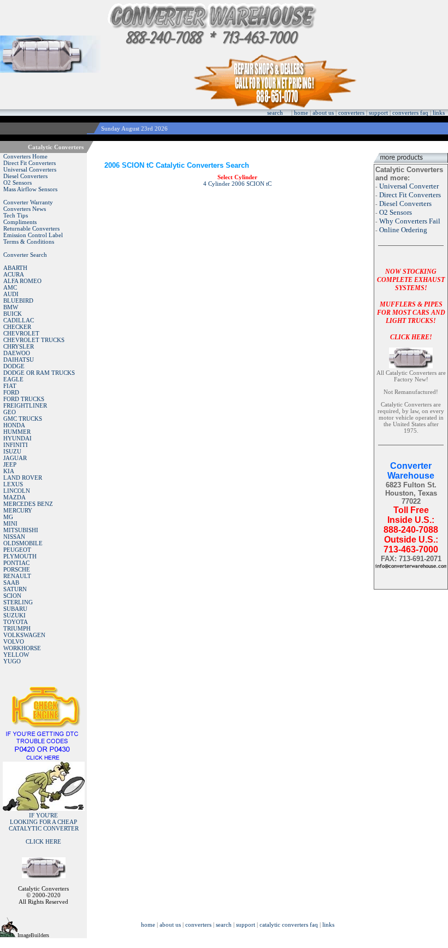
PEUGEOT (17, 549)
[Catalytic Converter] (44, 758)
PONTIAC (16, 563)
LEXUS (13, 484)
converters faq (410, 112)
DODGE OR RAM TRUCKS (39, 372)
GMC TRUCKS (22, 418)
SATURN (15, 589)
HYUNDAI (17, 438)
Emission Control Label (33, 235)
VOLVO (13, 641)
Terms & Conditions (28, 241)
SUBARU (15, 608)
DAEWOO (16, 353)
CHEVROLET (21, 333)
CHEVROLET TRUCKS (33, 340)
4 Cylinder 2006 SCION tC (237, 183)
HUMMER (17, 431)
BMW (10, 307)
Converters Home (25, 156)
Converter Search (25, 254)
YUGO (12, 661)
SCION (12, 595)
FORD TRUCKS (23, 399)
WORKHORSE (22, 648)
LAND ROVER (22, 477)
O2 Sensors (17, 182)
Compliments (20, 222)
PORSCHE (16, 569)
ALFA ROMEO (22, 281)
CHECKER (17, 326)
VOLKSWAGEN (24, 635)
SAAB (11, 582)
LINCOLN (16, 490)
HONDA (14, 425)
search (275, 112)
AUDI (11, 294)
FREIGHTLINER (25, 405)
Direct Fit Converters (29, 163)
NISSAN (14, 536)
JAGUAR (15, 458)
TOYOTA (15, 622)
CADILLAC (18, 320)
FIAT (9, 385)
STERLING (18, 602)
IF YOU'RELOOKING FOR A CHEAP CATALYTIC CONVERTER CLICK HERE (44, 828)
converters (351, 112)
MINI (10, 523)
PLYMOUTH (20, 556)
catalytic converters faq (289, 924)
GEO (9, 412)
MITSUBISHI (20, 530)
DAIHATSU (18, 359)
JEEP (9, 464)
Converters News (24, 208)
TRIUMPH (17, 628)
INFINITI (15, 444)
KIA (8, 471)
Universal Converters (29, 169)
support (378, 112)
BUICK (12, 313)
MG (8, 517)
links (439, 112)
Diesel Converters (25, 176)
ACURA (13, 274)
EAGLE (13, 379)
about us (323, 112)
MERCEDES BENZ (28, 504)
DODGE (14, 366)
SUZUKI (14, 615)
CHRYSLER (18, 346)
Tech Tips (15, 215)
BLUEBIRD (18, 300)
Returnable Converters (31, 228)
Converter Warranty (28, 202)
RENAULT (17, 576)
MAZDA (14, 497)
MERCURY (17, 510)
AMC (10, 287)
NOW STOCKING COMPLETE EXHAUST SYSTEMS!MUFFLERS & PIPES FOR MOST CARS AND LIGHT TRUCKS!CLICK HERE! (411, 304)
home (301, 112)
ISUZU (12, 451)
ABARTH (15, 267)
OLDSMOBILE (23, 543)
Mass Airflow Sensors (30, 189)
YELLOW (16, 654)
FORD (11, 392)
